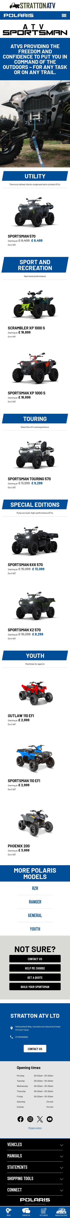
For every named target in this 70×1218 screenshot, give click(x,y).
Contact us (35, 959)
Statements (17, 1167)
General (35, 915)
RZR (35, 888)
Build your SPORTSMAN (35, 987)
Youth (35, 929)
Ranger (35, 901)
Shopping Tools (20, 1178)
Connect (14, 1189)
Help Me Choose (35, 968)
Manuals (14, 1155)
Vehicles (14, 1144)
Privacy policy (35, 1127)
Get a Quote (35, 977)
